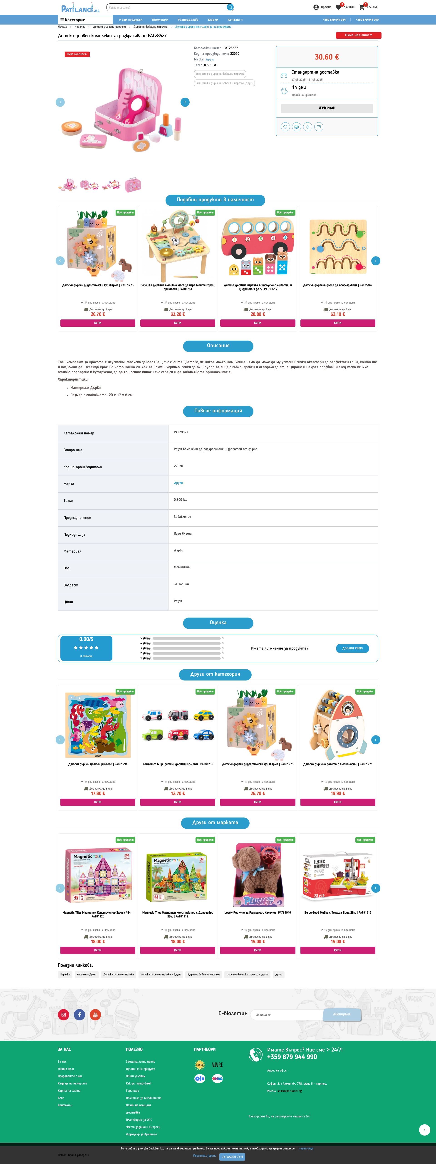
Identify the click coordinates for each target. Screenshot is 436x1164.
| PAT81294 (97, 764)
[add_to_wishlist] (285, 126)
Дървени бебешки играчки (151, 26)
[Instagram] (63, 1014)
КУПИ (98, 323)
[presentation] (185, 102)
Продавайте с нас (70, 1076)
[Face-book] (79, 1014)
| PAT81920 (98, 914)
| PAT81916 (258, 912)
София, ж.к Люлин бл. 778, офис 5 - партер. (297, 1083)
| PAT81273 (98, 285)
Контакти (235, 19)
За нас (62, 1061)
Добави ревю (352, 648)
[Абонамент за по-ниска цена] (307, 126)
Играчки (80, 26)
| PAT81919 (177, 914)
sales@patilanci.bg (289, 1091)
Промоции (160, 19)
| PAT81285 (178, 764)
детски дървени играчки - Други (161, 974)
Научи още (306, 1148)
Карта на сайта (69, 1090)
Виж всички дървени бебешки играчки (220, 73)
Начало (62, 26)
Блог (61, 1098)
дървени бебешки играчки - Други (247, 974)
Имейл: (284, 1091)
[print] (296, 126)
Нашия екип (66, 1069)
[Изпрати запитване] (318, 126)
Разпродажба (188, 19)
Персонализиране (204, 1155)
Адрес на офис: (277, 1070)
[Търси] (230, 7)
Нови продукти (130, 19)
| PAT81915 (338, 912)
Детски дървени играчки (109, 26)
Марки (213, 19)
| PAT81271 (337, 764)
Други (210, 59)
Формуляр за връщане (141, 1134)
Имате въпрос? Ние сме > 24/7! (305, 1050)
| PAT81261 (178, 287)
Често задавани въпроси (143, 1127)
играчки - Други (86, 974)
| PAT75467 (337, 285)
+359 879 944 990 (367, 19)
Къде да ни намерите (72, 1083)
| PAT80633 (258, 287)
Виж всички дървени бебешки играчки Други (224, 83)
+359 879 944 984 (334, 19)
